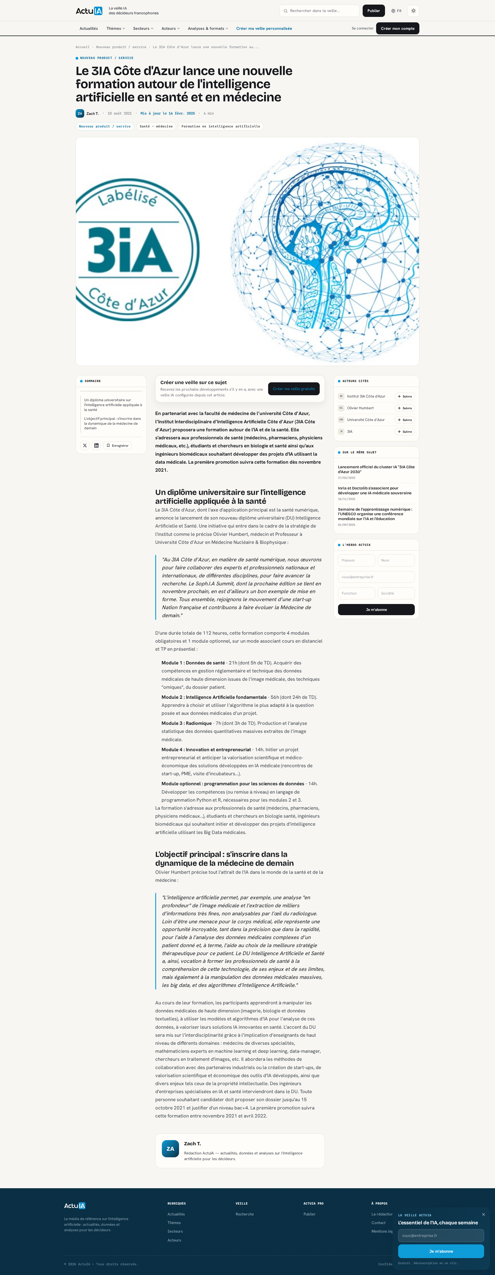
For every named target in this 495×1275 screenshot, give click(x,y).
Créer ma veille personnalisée (264, 28)
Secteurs (141, 28)
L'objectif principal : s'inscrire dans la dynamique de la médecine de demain (112, 423)
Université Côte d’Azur (362, 419)
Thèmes (114, 28)
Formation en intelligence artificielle (221, 126)
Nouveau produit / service (121, 47)
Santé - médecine (156, 126)
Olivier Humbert (356, 408)
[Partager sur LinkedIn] (96, 445)
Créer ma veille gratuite (294, 388)
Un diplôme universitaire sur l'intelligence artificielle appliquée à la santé (113, 405)
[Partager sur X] (84, 445)
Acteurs (169, 28)
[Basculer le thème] (413, 11)
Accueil (83, 47)
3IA (346, 431)
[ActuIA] (89, 10)
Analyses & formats (206, 28)
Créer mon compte (398, 28)
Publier (374, 10)
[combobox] (322, 11)
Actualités (89, 28)
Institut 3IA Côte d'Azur (362, 396)
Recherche (245, 1214)
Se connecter (363, 28)
